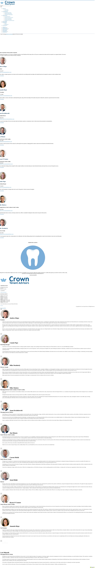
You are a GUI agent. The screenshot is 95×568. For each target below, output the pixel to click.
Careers (1, 305)
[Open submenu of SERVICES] (7, 29)
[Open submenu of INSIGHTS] (7, 31)
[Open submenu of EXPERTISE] (8, 28)
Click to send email (3, 292)
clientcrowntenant (9, 34)
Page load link (3, 308)
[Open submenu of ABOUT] (6, 27)
